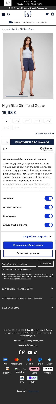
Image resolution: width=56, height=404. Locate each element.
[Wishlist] (47, 14)
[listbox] (28, 125)
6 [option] (39, 121)
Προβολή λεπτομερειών (35, 236)
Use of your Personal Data (20, 279)
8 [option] (49, 121)
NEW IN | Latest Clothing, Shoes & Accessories (28, 8)
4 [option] (28, 121)
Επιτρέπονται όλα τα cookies (28, 245)
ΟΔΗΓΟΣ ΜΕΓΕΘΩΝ (44, 133)
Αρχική (5, 29)
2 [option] (18, 121)
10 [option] (8, 128)
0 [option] (6, 121)
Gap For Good (18, 341)
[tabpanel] (28, 66)
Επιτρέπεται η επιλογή (28, 253)
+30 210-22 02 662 (29, 2)
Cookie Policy (32, 276)
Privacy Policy (20, 276)
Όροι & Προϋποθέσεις (35, 330)
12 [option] (18, 128)
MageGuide (33, 391)
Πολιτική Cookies (42, 333)
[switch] (49, 207)
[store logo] (28, 14)
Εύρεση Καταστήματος (34, 341)
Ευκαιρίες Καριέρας (27, 336)
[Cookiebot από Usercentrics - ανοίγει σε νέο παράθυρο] (40, 149)
